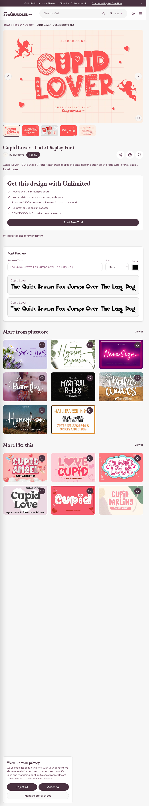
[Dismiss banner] (141, 3)
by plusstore (14, 154)
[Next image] (138, 76)
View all (139, 331)
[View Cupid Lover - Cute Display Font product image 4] (68, 131)
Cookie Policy (31, 778)
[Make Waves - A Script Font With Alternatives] (121, 387)
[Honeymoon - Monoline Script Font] (25, 419)
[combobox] (72, 13)
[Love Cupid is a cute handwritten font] (73, 467)
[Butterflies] (25, 387)
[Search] (103, 13)
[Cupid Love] (121, 467)
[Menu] (140, 13)
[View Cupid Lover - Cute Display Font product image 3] (49, 131)
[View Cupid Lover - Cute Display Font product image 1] (11, 131)
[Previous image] (8, 76)
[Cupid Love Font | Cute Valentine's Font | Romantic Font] (25, 500)
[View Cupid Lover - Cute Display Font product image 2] (30, 131)
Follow (33, 154)
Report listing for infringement (25, 235)
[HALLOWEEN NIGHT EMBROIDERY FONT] (73, 419)
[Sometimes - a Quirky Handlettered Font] (25, 354)
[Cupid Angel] (25, 467)
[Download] (33, 345)
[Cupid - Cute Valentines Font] (73, 500)
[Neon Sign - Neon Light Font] (121, 354)
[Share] (120, 155)
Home (6, 24)
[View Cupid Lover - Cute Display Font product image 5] (87, 131)
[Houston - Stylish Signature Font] (73, 354)
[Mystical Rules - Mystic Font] (73, 387)
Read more (10, 169)
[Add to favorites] (139, 155)
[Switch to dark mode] (133, 13)
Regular (17, 24)
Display (29, 24)
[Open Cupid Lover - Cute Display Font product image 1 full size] (73, 76)
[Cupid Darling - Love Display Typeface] (121, 500)
